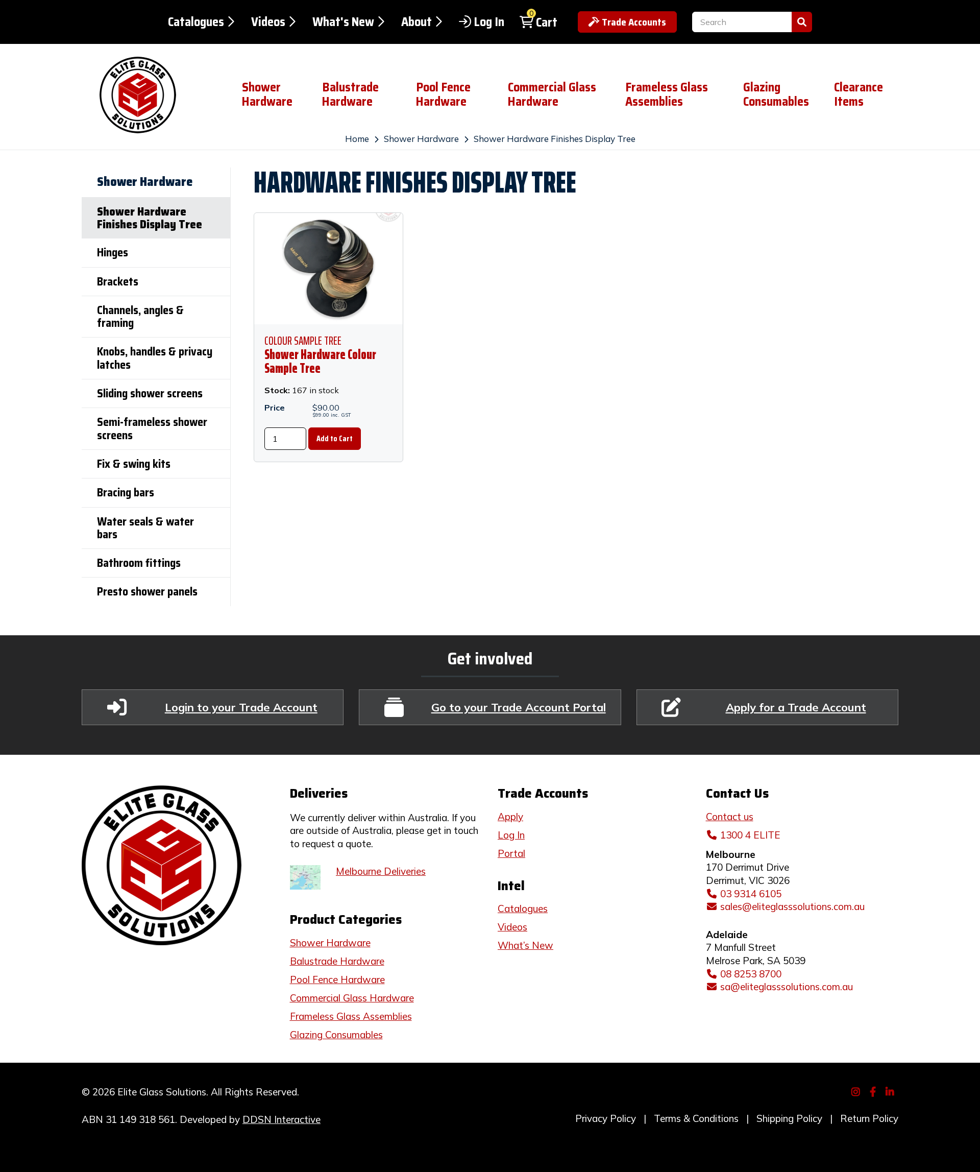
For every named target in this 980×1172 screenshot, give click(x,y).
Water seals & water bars (145, 528)
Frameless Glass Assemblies (666, 94)
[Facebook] (874, 1091)
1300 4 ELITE (750, 835)
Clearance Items (858, 94)
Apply (510, 816)
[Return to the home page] (154, 95)
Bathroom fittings (139, 563)
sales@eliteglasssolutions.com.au (792, 906)
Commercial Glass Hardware (552, 94)
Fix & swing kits (133, 464)
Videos (268, 22)
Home (357, 138)
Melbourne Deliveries (381, 871)
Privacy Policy (605, 1118)
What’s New (525, 945)
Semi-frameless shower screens (152, 428)
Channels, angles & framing (140, 316)
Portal (511, 853)
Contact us (729, 816)
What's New (343, 22)
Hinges (112, 252)
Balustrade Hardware (350, 94)
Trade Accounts (634, 22)
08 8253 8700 (750, 974)
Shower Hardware (267, 94)
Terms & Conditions (696, 1118)
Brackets (117, 282)
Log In (489, 22)
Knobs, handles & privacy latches (154, 358)
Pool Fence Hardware (443, 94)
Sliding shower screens (150, 393)
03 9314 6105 (750, 894)
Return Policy (869, 1118)
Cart (546, 22)
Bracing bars (125, 492)
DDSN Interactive (281, 1119)
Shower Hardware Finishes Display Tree (554, 138)
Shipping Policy (789, 1118)
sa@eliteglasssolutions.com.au (786, 986)
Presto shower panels (147, 592)
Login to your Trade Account (241, 707)
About (416, 22)
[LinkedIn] (891, 1091)
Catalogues (196, 22)
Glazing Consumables (776, 94)
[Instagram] (857, 1091)
